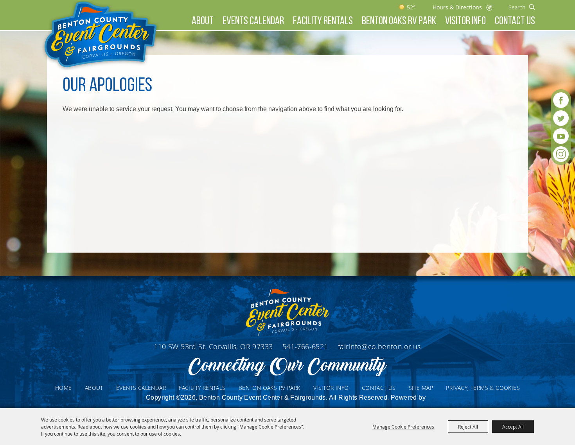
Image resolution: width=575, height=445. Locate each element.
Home (63, 387)
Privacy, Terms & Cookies (483, 387)
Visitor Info (465, 21)
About (203, 21)
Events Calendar (253, 21)
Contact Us (515, 21)
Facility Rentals (323, 21)
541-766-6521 (306, 346)
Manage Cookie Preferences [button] (403, 426)
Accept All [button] (513, 426)
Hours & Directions (457, 7)
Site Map (421, 387)
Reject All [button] (468, 426)
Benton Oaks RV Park (399, 21)
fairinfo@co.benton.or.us (379, 346)
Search (532, 7)
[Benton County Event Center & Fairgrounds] (100, 35)
